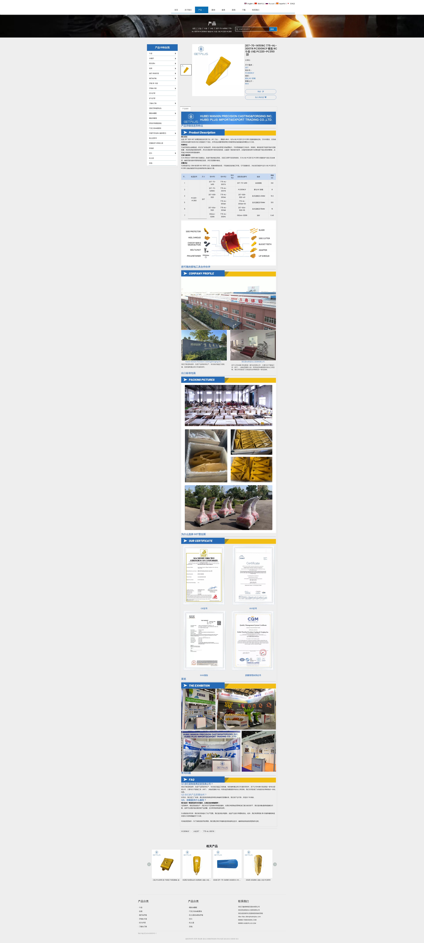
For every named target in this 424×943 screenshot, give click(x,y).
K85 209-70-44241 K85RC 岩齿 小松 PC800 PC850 (258, 880)
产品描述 (185, 108)
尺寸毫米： (249, 65)
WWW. (240, 923)
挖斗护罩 (142, 923)
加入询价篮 (259, 97)
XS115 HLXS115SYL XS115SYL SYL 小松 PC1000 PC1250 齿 (227, 880)
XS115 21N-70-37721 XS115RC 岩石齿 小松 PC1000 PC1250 (197, 880)
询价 (259, 91)
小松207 (196, 831)
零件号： (248, 70)
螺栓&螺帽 (193, 907)
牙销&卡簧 (143, 919)
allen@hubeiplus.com (253, 917)
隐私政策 (227, 939)
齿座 (140, 911)
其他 (190, 926)
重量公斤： (249, 81)
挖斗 (190, 919)
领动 (236, 939)
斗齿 (140, 907)
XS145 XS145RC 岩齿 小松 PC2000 (166, 880)
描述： (247, 76)
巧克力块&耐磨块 (195, 911)
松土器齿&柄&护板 (196, 915)
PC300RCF (185, 831)
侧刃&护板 (143, 915)
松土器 (191, 923)
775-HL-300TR (208, 831)
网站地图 (220, 939)
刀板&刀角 (143, 926)
